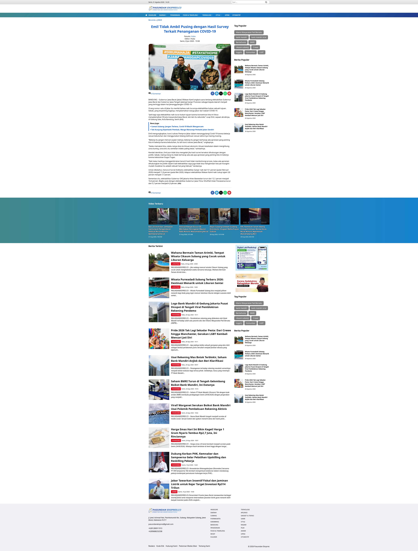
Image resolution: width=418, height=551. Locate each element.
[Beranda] (146, 15)
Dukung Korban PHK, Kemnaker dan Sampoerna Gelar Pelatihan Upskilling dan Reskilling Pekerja (198, 457)
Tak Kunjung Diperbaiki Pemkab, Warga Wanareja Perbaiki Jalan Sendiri (182, 129)
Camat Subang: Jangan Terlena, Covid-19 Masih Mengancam (177, 126)
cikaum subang (242, 47)
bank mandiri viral (258, 37)
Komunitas (250, 52)
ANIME (243, 531)
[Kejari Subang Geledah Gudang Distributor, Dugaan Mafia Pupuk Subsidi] (224, 216)
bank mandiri (241, 37)
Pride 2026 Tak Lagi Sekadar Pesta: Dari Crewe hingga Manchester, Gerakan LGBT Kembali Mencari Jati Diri (255, 112)
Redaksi (151, 546)
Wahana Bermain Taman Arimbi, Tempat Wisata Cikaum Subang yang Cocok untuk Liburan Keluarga (257, 68)
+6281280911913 (155, 528)
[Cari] (266, 2)
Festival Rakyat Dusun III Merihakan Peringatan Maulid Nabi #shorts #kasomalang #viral (193, 229)
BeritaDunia (241, 42)
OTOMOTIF (236, 15)
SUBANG (214, 516)
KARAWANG (215, 522)
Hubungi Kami (171, 546)
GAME (243, 519)
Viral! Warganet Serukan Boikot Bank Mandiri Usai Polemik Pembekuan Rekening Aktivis (200, 407)
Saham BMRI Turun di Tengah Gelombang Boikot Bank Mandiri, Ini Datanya (198, 383)
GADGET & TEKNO (247, 516)
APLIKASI (244, 513)
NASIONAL (176, 315)
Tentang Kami (204, 546)
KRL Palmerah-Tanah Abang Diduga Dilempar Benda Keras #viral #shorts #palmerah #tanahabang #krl (253, 230)
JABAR (159, 20)
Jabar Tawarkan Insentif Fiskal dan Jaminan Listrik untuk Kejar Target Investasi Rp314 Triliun (199, 484)
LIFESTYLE (176, 264)
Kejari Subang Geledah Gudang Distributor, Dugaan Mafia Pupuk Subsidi (224, 229)
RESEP (213, 534)
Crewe (255, 47)
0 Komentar (156, 93)
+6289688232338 (155, 531)
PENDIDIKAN (175, 15)
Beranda (151, 20)
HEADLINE (152, 15)
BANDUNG (214, 525)
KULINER (214, 537)
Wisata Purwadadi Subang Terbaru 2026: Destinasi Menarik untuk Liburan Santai (257, 83)
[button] (163, 15)
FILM (242, 528)
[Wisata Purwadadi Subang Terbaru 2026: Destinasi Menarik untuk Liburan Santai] (238, 84)
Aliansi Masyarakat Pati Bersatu (249, 32)
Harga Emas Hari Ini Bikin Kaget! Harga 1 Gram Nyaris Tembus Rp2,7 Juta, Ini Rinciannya (197, 432)
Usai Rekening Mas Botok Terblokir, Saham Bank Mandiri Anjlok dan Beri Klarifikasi (256, 126)
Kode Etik (160, 546)
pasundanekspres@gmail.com (160, 524)
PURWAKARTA (215, 519)
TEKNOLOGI (206, 15)
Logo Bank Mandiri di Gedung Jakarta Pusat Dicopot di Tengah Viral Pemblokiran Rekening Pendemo (257, 97)
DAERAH (162, 15)
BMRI (252, 42)
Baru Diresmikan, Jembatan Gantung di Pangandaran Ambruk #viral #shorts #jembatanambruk (160, 230)
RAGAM (243, 525)
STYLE (218, 15)
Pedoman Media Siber (188, 546)
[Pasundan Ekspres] (165, 8)
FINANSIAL (176, 440)
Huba (193, 36)
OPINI (227, 15)
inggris (239, 52)
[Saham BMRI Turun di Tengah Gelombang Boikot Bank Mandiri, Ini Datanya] (159, 389)
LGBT (261, 52)
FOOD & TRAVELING (190, 15)
